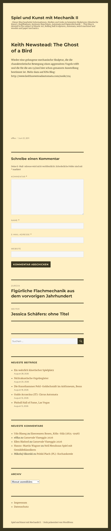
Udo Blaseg (20, 433)
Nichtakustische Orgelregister (31, 378)
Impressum (20, 502)
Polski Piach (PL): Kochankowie (55, 453)
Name (15, 220)
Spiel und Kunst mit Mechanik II (44, 17)
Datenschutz (21, 506)
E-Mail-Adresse (21, 234)
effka (13, 138)
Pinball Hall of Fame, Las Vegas (32, 402)
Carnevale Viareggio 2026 (38, 437)
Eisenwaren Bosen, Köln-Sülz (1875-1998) (55, 433)
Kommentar (19, 176)
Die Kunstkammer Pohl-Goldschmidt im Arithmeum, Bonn (48, 386)
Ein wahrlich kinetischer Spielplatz (34, 370)
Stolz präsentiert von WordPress (58, 522)
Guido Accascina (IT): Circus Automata (36, 394)
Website (16, 248)
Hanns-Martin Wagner (27, 445)
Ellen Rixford (21, 441)
